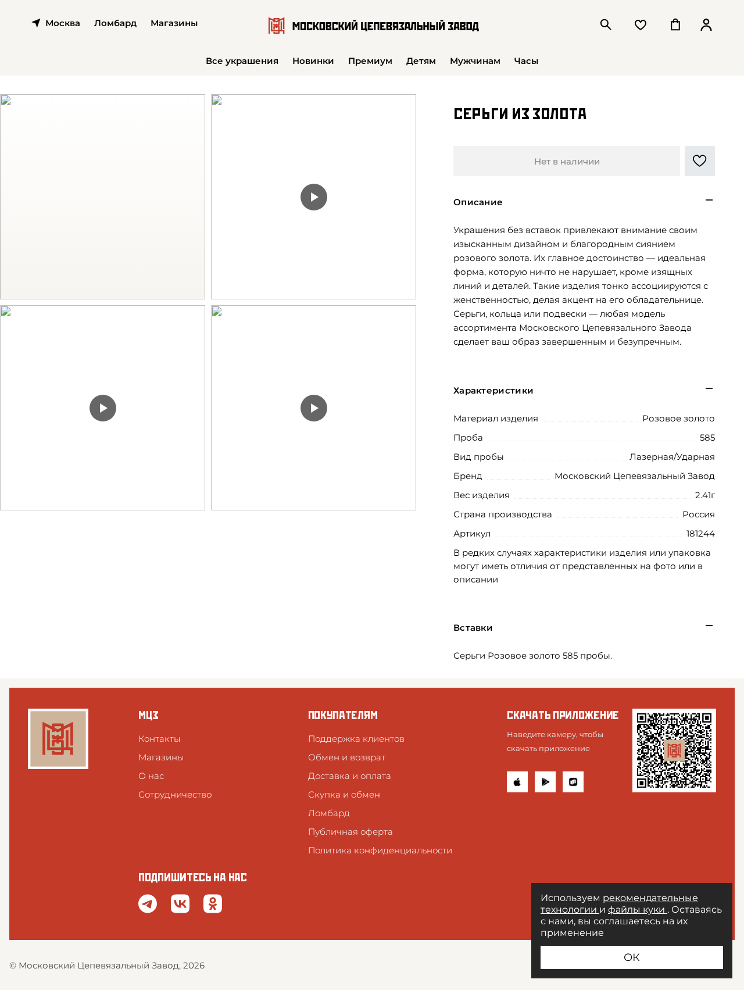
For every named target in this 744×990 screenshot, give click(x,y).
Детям (421, 60)
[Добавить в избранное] (700, 161)
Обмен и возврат (346, 757)
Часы (526, 60)
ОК (632, 957)
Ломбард (115, 22)
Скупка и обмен (344, 794)
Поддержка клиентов (356, 738)
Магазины (161, 757)
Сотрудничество (175, 794)
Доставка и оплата (349, 775)
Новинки (313, 60)
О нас (151, 775)
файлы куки (637, 909)
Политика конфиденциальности (380, 850)
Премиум (370, 60)
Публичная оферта (350, 831)
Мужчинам (475, 60)
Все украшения (242, 60)
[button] (584, 200)
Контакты (159, 738)
